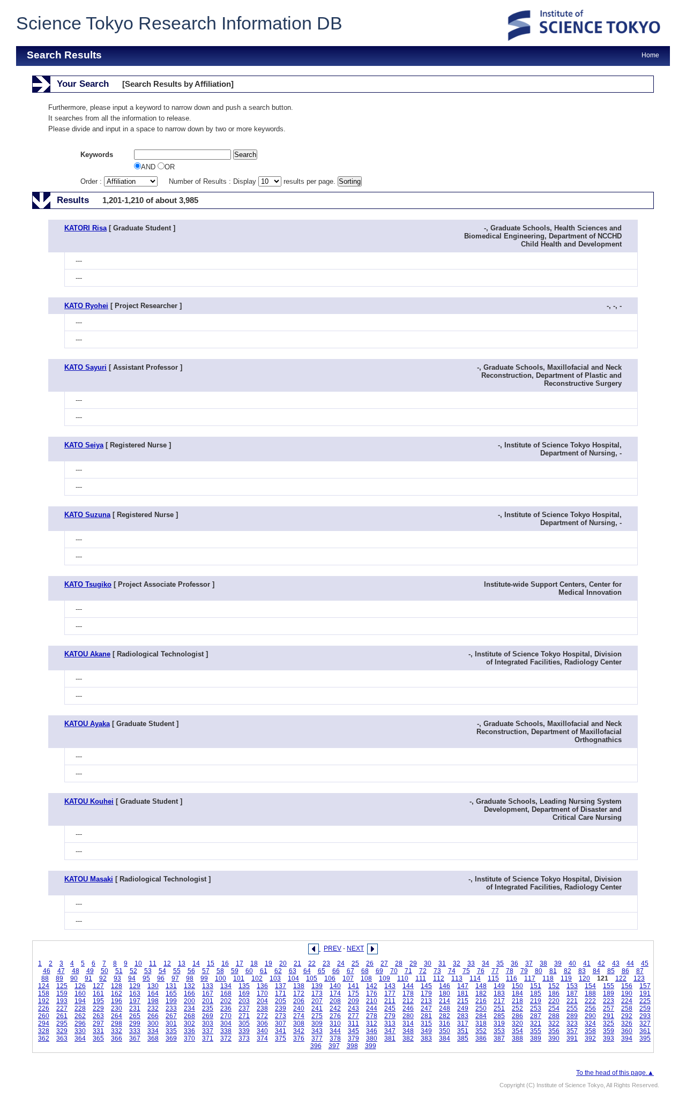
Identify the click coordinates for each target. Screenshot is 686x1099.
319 (499, 1023)
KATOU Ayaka (87, 724)
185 (535, 993)
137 (280, 986)
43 (616, 963)
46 (46, 971)
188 (590, 993)
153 (572, 986)
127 (98, 986)
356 (554, 1031)
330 (80, 1031)
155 (608, 986)
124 (43, 986)
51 (119, 971)
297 (98, 1023)
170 (262, 993)
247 (426, 1008)
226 (43, 1008)
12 (167, 963)
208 (335, 1001)
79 (524, 971)
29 (413, 963)
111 (420, 978)
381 (390, 1038)
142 (371, 986)
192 (43, 1001)
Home (650, 55)
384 (444, 1038)
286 (517, 1016)
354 (517, 1031)
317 (462, 1023)
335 (171, 1031)
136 (262, 986)
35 (500, 963)
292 (626, 1016)
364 (80, 1038)
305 (244, 1023)
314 (408, 1023)
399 (370, 1046)
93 (117, 978)
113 (457, 978)
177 (390, 993)
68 (365, 971)
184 (517, 993)
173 (317, 993)
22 (312, 963)
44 (630, 963)
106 (329, 978)
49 (90, 971)
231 (134, 1008)
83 (582, 971)
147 (462, 986)
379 (353, 1038)
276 (335, 1016)
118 (548, 978)
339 (244, 1031)
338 (226, 1031)
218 (517, 1001)
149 (499, 986)
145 (426, 986)
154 (590, 986)
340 (262, 1031)
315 (426, 1023)
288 (554, 1016)
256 (590, 1008)
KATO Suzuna (87, 515)
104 (293, 978)
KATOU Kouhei (89, 801)
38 (543, 963)
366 (116, 1038)
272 (262, 1016)
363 (62, 1038)
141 (353, 986)
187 (572, 993)
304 (226, 1023)
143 (390, 986)
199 (171, 1001)
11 (152, 963)
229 (98, 1008)
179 (426, 993)
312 (371, 1023)
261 (62, 1016)
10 (138, 963)
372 (226, 1038)
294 (43, 1023)
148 (481, 986)
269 (207, 1016)
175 (353, 993)
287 (535, 1016)
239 (280, 1008)
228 (80, 1008)
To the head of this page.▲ (615, 1072)
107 (348, 978)
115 (493, 978)
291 (608, 1016)
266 (153, 1016)
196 (116, 1001)
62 (278, 971)
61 (263, 971)
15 (210, 963)
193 (62, 1001)
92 (103, 978)
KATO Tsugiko (87, 584)
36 (514, 963)
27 (384, 963)
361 (645, 1031)
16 (225, 963)
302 (189, 1023)
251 (499, 1008)
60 (249, 971)
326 (626, 1023)
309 (317, 1023)
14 (196, 963)
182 (481, 993)
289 (572, 1016)
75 (466, 971)
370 (189, 1038)
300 (153, 1023)
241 (317, 1008)
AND (149, 167)
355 (535, 1031)
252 (517, 1008)
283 (462, 1016)
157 (645, 986)
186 (554, 993)
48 (75, 971)
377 (317, 1038)
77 (495, 971)
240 (298, 1008)
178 (408, 993)
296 (80, 1023)
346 (371, 1031)
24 (341, 963)
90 (74, 978)
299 (134, 1023)
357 (572, 1031)
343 (317, 1031)
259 (645, 1008)
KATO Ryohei (86, 306)
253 (535, 1008)
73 (437, 971)
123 (639, 978)
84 (596, 971)
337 (207, 1031)
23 (326, 963)
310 (335, 1023)
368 (153, 1038)
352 (481, 1031)
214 (444, 1001)
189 (608, 993)
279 (390, 1016)
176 (371, 993)
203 (244, 1001)
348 (408, 1031)
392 (590, 1038)
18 (254, 963)
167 (207, 993)
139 (317, 986)
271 (244, 1016)
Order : (92, 181)
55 (177, 971)
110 (402, 978)
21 (297, 963)
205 (280, 1001)
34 (485, 963)
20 (283, 963)
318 (481, 1023)
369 (171, 1038)
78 (509, 971)
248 (444, 1008)
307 (280, 1023)
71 (408, 971)
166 (189, 993)
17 (239, 963)
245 (390, 1008)
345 (353, 1031)
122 (621, 978)
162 (116, 993)
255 (572, 1008)
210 (371, 1001)
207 (317, 1001)
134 (226, 986)
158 (43, 993)
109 (384, 978)
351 (462, 1031)
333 (134, 1031)
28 (398, 963)
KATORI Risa (85, 228)
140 (335, 986)
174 (335, 993)
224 (626, 1001)
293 (645, 1016)
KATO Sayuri (85, 367)
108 (366, 978)
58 (220, 971)
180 (444, 993)
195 (98, 1001)
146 (444, 986)
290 (590, 1016)
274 (298, 1016)
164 (153, 993)
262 (80, 1016)
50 (104, 971)
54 (162, 971)
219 (535, 1001)
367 (134, 1038)
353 (499, 1031)
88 (45, 978)
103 (275, 978)
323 (572, 1023)
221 (572, 1001)
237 (244, 1008)
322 (554, 1023)
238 (262, 1008)
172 (298, 993)
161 (98, 993)
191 (645, 993)
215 (462, 1001)
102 (257, 978)
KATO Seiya (83, 445)
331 (98, 1031)
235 (207, 1008)
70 (394, 971)
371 (207, 1038)
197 (134, 1001)
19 (268, 963)
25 (355, 963)
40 (572, 963)
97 (175, 978)
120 (584, 978)
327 (645, 1023)
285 (499, 1016)
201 (207, 1001)
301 (171, 1023)
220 (554, 1001)
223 (608, 1001)
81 (553, 971)
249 (462, 1008)
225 (645, 1001)
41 (587, 963)
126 (80, 986)
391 (572, 1038)
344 (335, 1031)
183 (499, 993)
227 (62, 1008)
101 (238, 978)
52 (133, 971)
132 (189, 986)
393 (608, 1038)
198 (153, 1001)
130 (153, 986)
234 (189, 1008)
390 (554, 1038)
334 (153, 1031)
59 (234, 971)
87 (640, 971)
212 (408, 1001)
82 (567, 971)
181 (462, 993)
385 (462, 1038)
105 (311, 978)
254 (554, 1008)
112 (438, 978)
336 (189, 1031)
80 (538, 971)
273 (280, 1016)
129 (134, 986)
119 (566, 978)
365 (98, 1038)
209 (353, 1001)
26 (370, 963)
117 (529, 978)
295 (62, 1023)
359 (608, 1031)
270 (226, 1016)
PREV (332, 948)
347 (390, 1031)
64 (307, 971)
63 (292, 971)
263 (98, 1016)
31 (442, 963)
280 (408, 1016)
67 (350, 971)
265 (134, 1016)
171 (280, 993)
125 (62, 986)
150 (517, 986)
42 (601, 963)
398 (352, 1046)
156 (626, 986)
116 (511, 978)
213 (426, 1001)
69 (379, 971)
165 (171, 993)
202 (226, 1001)
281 (426, 1016)
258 (626, 1008)
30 (427, 963)
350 (444, 1031)
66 (336, 971)
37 (529, 963)
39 (558, 963)
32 (456, 963)
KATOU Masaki (88, 879)
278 (371, 1016)
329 (62, 1031)
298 (116, 1023)
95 (146, 978)
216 (481, 1001)
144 (408, 986)
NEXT (355, 948)
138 (298, 986)
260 (43, 1016)
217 (499, 1001)
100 (220, 978)
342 (298, 1031)
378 (335, 1038)
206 (298, 1001)
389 (535, 1038)
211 (390, 1001)
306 (262, 1023)
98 (189, 978)
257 (608, 1008)
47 (61, 971)
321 (535, 1023)
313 (390, 1023)
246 (408, 1008)
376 (298, 1038)
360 (626, 1031)
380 (371, 1038)
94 (132, 978)
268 (189, 1016)
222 (590, 1001)
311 (353, 1023)
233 (171, 1008)
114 (475, 978)
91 (88, 978)
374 (262, 1038)
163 (134, 993)
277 (353, 1016)
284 (481, 1016)
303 (207, 1023)
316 (444, 1023)
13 (181, 963)
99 (204, 978)
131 (171, 986)
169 (244, 993)
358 (590, 1031)
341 (280, 1031)
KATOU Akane (87, 654)
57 (206, 971)
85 (611, 971)
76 (480, 971)
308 (298, 1023)
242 (335, 1008)
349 (426, 1031)
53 (148, 971)
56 (191, 971)
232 (153, 1008)
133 (207, 986)
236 (226, 1008)
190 (626, 993)
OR (170, 167)
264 (116, 1016)
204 (262, 1001)
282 (444, 1016)
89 (59, 978)
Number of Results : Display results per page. (253, 181)
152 (554, 986)
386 (481, 1038)
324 (590, 1023)
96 (161, 978)
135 (244, 986)
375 (280, 1038)
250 (481, 1008)
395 (645, 1038)
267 (171, 1016)
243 (353, 1008)
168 (226, 993)
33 (471, 963)
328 (43, 1031)
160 (80, 993)
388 (517, 1038)
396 (316, 1046)
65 (321, 971)
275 (317, 1016)
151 (535, 986)
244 (371, 1008)
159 (62, 993)
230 (116, 1008)
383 (426, 1038)
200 (189, 1001)
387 (499, 1038)
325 (608, 1023)
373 (244, 1038)
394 (626, 1038)
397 (334, 1046)
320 (517, 1023)
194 (80, 1001)
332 (116, 1031)
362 (43, 1038)
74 (452, 971)
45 (644, 963)
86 (625, 971)
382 (408, 1038)
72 (423, 971)
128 (116, 986)
